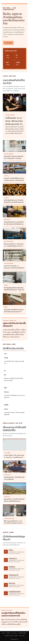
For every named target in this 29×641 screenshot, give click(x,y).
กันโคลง (11, 550)
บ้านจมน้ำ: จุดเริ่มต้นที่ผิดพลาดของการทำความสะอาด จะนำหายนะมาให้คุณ (14, 180)
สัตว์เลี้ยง (16, 635)
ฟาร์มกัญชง (12, 566)
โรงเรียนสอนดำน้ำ (14, 575)
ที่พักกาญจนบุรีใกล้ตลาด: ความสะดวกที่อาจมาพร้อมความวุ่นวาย (13, 522)
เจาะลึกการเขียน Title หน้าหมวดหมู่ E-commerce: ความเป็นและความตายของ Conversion (14, 457)
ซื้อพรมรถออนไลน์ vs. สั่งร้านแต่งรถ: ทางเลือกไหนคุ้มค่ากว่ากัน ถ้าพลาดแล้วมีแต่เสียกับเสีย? (14, 246)
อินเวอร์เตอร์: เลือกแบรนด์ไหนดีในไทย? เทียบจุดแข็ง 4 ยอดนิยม (13, 157)
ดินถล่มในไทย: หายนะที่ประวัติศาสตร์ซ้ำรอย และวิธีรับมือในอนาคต (14, 500)
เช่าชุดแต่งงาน (13, 558)
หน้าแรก (3, 633)
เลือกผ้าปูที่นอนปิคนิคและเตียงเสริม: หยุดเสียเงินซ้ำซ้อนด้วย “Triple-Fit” (14, 289)
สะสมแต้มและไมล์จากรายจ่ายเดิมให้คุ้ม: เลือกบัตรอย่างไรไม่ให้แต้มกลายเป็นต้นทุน (14, 224)
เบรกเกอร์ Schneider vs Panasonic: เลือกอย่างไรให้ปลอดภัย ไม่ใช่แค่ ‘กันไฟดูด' (14, 268)
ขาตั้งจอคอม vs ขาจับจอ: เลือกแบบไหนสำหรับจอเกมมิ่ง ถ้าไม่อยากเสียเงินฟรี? (14, 122)
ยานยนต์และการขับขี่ (9, 635)
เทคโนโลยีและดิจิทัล (22, 633)
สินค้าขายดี (12, 583)
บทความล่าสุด (22, 635)
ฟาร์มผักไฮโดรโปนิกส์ (14, 591)
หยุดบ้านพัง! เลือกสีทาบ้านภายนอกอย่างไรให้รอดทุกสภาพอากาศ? (14, 311)
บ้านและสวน (14, 633)
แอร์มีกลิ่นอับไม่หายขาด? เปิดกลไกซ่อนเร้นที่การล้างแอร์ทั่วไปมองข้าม (14, 201)
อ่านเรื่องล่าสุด (8, 43)
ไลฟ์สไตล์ (8, 633)
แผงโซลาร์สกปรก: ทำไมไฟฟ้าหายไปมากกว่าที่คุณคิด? (14, 478)
